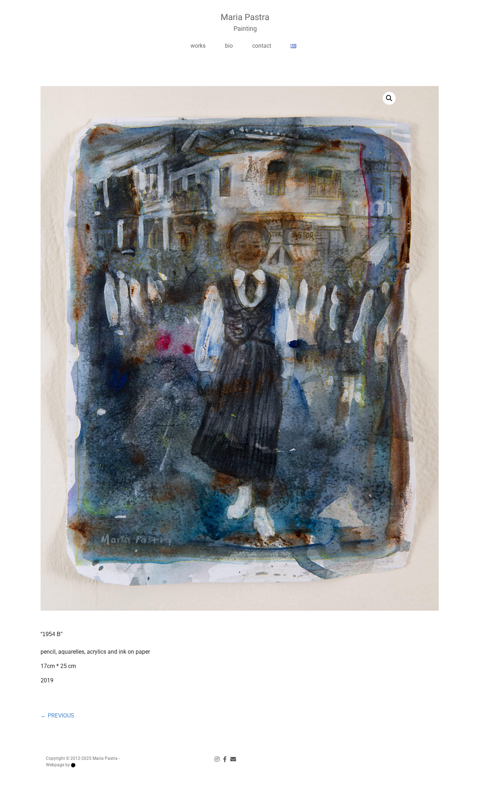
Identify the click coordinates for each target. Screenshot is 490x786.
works (198, 45)
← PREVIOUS (57, 715)
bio (229, 45)
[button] (389, 98)
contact (261, 45)
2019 (47, 680)
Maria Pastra (245, 17)
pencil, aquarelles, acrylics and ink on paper (95, 651)
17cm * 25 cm (58, 666)
